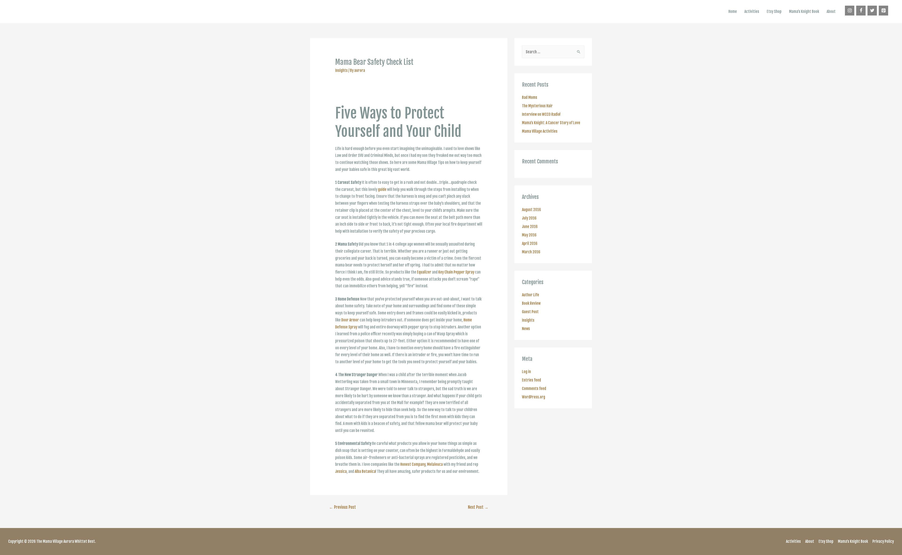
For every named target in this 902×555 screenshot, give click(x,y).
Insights (341, 70)
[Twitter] (872, 10)
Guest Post (530, 311)
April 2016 (529, 243)
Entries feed (531, 380)
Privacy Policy (883, 541)
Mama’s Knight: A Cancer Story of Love (551, 122)
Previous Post (342, 507)
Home (732, 11)
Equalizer (424, 272)
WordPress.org (533, 397)
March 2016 (531, 252)
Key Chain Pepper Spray (456, 272)
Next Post (478, 507)
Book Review (531, 303)
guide (382, 189)
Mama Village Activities (539, 131)
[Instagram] (849, 10)
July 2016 (529, 218)
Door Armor (350, 320)
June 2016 (530, 226)
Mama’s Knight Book (804, 11)
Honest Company (412, 464)
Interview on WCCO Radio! (541, 114)
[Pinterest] (883, 10)
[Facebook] (861, 10)
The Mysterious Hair (537, 106)
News (526, 328)
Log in (526, 371)
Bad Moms (529, 97)
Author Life (530, 295)
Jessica (341, 471)
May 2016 (529, 235)
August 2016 (531, 209)
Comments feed (534, 388)
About (831, 11)
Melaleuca (435, 464)
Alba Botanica (365, 471)
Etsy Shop (774, 11)
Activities (751, 11)
